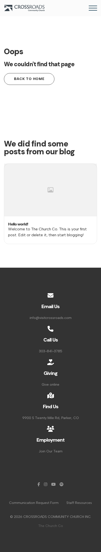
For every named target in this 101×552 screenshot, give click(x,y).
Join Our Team (51, 451)
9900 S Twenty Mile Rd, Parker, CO (50, 418)
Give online (50, 384)
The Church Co (50, 526)
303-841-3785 (50, 351)
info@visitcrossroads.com (51, 318)
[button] (93, 8)
